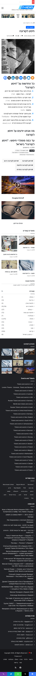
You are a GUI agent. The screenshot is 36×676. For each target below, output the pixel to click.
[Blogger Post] (17, 78)
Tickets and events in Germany (23, 414)
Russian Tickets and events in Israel (21, 407)
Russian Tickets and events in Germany (20, 400)
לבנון (20, 494)
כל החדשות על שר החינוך (10, 254)
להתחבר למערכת (28, 285)
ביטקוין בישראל (27, 334)
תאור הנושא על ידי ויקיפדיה (22, 150)
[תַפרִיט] (3, 8)
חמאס (8, 491)
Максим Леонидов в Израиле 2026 (21, 592)
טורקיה (31, 494)
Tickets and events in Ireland (24, 390)
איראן (9, 488)
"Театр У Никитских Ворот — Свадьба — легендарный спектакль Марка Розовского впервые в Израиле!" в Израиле (18, 538)
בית (32, 23)
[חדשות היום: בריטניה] (18, 371)
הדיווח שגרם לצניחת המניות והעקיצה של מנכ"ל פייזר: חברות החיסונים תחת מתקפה (17, 107)
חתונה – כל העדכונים (28, 273)
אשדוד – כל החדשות (28, 247)
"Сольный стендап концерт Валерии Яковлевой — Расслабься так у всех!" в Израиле (19, 576)
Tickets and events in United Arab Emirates (19, 410)
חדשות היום (26, 23)
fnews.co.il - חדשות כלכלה (25, 635)
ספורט (31, 325)
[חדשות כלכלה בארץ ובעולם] (18, 16)
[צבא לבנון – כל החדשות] (29, 363)
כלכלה (31, 319)
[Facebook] (5, 78)
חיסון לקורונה (27, 161)
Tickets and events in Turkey (24, 460)
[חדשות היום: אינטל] (7, 363)
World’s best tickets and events (23, 404)
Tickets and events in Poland (24, 440)
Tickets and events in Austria (23, 427)
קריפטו (31, 331)
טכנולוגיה (30, 315)
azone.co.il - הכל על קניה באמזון (23, 628)
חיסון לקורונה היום (11, 161)
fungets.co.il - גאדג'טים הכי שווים (23, 625)
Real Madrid (17, 488)
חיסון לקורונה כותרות (24, 169)
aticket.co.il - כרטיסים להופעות (24, 644)
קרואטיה (26, 498)
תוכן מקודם (31, 504)
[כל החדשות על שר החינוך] (9, 243)
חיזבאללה (15, 491)
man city (31, 488)
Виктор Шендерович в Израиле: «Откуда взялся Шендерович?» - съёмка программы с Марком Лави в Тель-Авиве (18, 553)
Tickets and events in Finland (23, 447)
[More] (32, 78)
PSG (24, 488)
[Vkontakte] (21, 78)
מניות (30, 322)
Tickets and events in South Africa (22, 420)
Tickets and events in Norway (23, 437)
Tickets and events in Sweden (23, 443)
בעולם (31, 297)
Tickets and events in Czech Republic (21, 457)
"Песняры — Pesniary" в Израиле (22, 543)
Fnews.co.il (18, 656)
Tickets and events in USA (24, 397)
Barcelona (30, 484)
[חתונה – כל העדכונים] (26, 265)
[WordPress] (24, 78)
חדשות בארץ (29, 303)
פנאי (32, 328)
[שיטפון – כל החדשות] (7, 371)
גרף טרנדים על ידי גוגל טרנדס (27, 154)
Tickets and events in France (24, 470)
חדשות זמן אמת (28, 312)
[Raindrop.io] (28, 78)
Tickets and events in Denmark (23, 430)
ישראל (25, 494)
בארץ (21, 659)
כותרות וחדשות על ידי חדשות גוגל (20, 152)
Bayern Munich (20, 484)
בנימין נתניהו (24, 491)
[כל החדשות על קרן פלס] (29, 371)
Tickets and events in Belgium (23, 450)
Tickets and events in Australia (23, 394)
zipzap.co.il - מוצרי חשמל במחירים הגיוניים (20, 631)
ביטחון (31, 491)
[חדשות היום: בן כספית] (9, 264)
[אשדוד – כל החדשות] (26, 240)
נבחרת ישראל (12, 494)
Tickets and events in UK (25, 384)
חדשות (31, 659)
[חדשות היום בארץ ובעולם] (26, 7)
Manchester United (8, 484)
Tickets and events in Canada (23, 463)
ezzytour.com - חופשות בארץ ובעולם (22, 641)
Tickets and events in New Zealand (22, 417)
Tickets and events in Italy (24, 433)
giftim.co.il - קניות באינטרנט (24, 638)
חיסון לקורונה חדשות (24, 165)
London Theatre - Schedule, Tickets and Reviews (17, 387)
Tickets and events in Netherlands (22, 453)
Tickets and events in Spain (24, 467)
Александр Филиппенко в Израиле (21, 595)
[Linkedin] (13, 78)
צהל (32, 498)
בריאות (31, 300)
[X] (9, 78)
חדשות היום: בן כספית (24, 2)
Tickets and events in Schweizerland (21, 424)
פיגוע (5, 494)
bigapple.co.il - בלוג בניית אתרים (23, 621)
